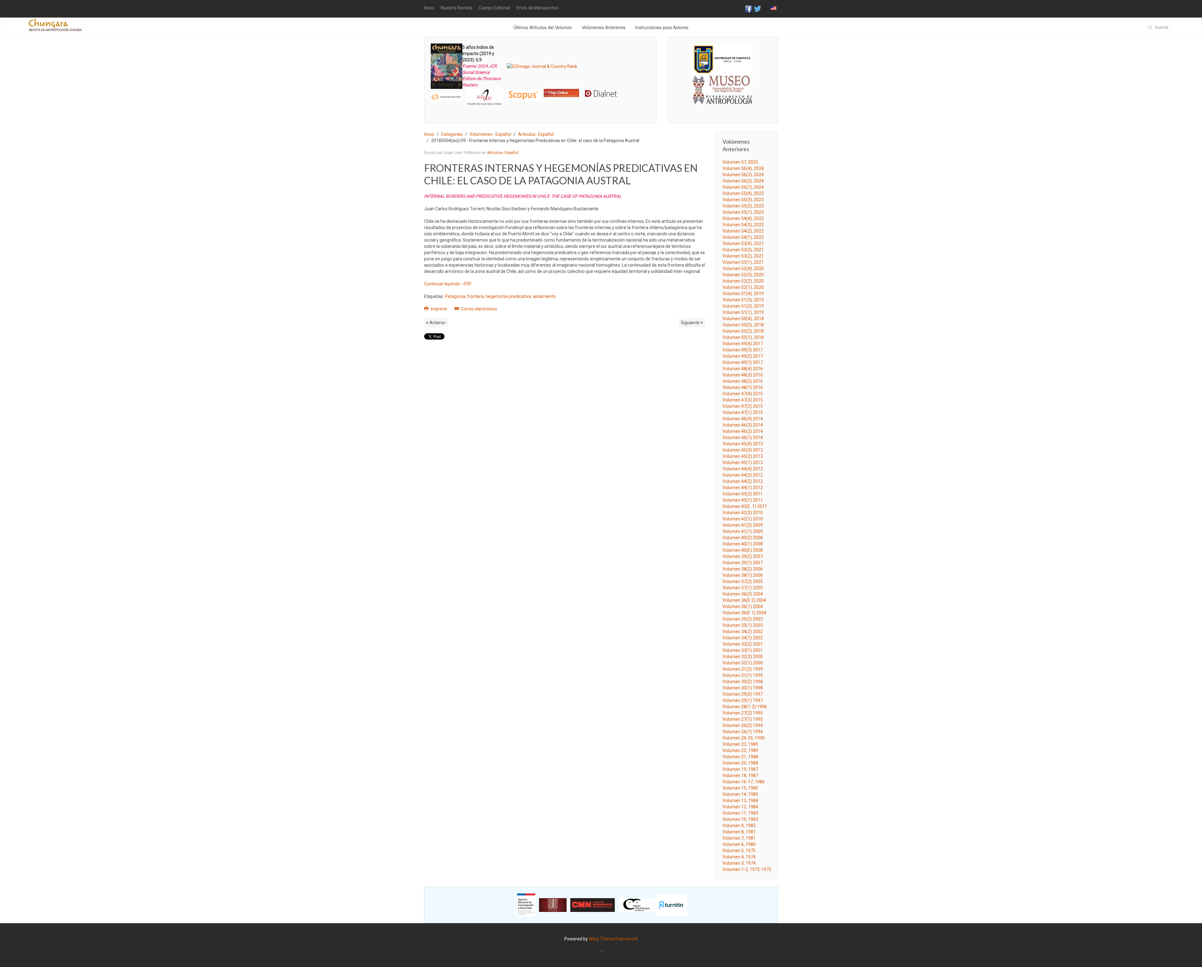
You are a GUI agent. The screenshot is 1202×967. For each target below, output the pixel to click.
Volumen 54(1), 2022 (743, 237)
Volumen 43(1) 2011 (742, 500)
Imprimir (439, 308)
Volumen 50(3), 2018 (743, 324)
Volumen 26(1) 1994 (742, 731)
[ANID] (526, 904)
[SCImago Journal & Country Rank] (542, 66)
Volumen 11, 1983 (740, 813)
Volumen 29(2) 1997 (742, 694)
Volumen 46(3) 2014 (742, 424)
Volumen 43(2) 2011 (742, 493)
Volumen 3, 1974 (739, 863)
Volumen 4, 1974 (739, 856)
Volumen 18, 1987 (740, 775)
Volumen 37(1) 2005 (742, 587)
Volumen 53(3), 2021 (743, 249)
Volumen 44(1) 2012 (742, 487)
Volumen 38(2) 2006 (742, 568)
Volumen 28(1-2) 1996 (744, 706)
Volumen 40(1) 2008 (742, 543)
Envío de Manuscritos (537, 7)
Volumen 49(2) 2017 (742, 356)
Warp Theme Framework (613, 938)
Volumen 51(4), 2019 (743, 293)
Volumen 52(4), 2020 (743, 268)
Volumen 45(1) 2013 (742, 462)
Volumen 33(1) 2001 (742, 650)
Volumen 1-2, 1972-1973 (746, 869)
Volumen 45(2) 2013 (742, 456)
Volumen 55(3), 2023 (743, 199)
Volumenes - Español (490, 134)
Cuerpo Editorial (494, 7)
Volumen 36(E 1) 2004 (744, 612)
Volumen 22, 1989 (740, 750)
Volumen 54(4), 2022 (743, 218)
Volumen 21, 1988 (740, 756)
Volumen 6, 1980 (739, 844)
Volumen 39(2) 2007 (742, 556)
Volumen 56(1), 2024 (743, 187)
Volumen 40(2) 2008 (742, 537)
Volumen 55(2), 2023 (743, 205)
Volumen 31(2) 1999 (742, 669)
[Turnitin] (671, 904)
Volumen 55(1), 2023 (743, 212)
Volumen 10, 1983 (740, 819)
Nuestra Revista (456, 7)
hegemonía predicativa (508, 296)
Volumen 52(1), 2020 (743, 287)
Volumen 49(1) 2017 (742, 362)
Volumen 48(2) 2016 (742, 381)
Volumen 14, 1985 (740, 794)
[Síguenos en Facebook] (749, 8)
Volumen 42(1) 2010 (742, 518)
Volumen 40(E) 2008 (742, 550)
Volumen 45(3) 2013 (742, 450)
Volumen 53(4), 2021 (743, 243)
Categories (452, 134)
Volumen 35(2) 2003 (742, 619)
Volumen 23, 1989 (740, 744)
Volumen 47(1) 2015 (742, 412)
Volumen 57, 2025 (740, 162)
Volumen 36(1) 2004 (742, 606)
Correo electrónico (478, 308)
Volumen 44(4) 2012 (742, 468)
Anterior (437, 322)
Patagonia (455, 296)
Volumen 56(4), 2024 (743, 168)
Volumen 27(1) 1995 (742, 719)
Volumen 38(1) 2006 (742, 575)
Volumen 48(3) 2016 (742, 374)
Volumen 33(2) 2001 (742, 644)
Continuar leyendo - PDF (447, 283)
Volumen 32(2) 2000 (742, 656)
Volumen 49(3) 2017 (742, 349)
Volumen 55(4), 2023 (743, 193)
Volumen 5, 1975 (739, 850)
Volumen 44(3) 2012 (742, 475)
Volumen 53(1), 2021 (743, 262)
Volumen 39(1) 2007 (742, 562)
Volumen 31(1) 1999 (742, 675)
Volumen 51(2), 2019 (743, 306)
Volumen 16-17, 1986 (743, 781)
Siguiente (691, 322)
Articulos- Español (536, 134)
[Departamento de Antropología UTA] (722, 98)
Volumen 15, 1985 (740, 787)
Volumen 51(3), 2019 (743, 299)
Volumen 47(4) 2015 (742, 393)
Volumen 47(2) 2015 (742, 406)
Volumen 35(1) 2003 (742, 625)
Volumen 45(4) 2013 (742, 443)
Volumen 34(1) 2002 (742, 637)
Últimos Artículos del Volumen (542, 27)
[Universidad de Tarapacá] (721, 58)
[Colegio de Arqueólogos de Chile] (636, 904)
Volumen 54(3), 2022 (743, 224)
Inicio (429, 7)
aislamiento (544, 296)
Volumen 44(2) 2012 (742, 481)
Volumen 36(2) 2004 (742, 593)
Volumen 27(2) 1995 (742, 712)
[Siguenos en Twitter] (757, 8)
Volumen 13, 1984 (740, 800)
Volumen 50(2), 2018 (743, 331)
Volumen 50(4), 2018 (743, 318)
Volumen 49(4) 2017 (742, 343)
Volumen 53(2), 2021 (743, 255)
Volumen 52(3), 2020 (743, 274)
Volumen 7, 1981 (739, 838)
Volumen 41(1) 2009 (742, 531)
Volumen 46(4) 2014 (742, 418)
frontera (475, 296)
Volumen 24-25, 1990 (743, 737)
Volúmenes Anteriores (603, 27)
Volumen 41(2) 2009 (742, 525)
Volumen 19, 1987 (740, 769)
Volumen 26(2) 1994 (742, 725)
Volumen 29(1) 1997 (742, 700)
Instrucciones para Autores (661, 27)
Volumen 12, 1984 (740, 806)
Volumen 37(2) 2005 (742, 581)
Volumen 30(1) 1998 (742, 687)
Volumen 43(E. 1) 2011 (744, 506)
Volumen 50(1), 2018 (743, 337)
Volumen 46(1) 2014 (742, 437)
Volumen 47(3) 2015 (742, 399)
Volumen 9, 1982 (739, 825)
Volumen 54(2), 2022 (743, 230)
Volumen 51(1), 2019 (743, 312)
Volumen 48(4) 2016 (742, 368)
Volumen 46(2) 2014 (742, 431)
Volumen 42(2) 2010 (742, 512)
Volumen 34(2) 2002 (742, 631)
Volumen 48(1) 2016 (742, 387)
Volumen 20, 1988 (740, 762)
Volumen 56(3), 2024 (743, 174)
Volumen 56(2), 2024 (743, 180)
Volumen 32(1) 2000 (742, 662)
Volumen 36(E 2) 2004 (744, 600)
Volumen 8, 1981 (739, 831)
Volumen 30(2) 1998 (742, 681)
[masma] (722, 84)
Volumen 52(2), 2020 (743, 281)
